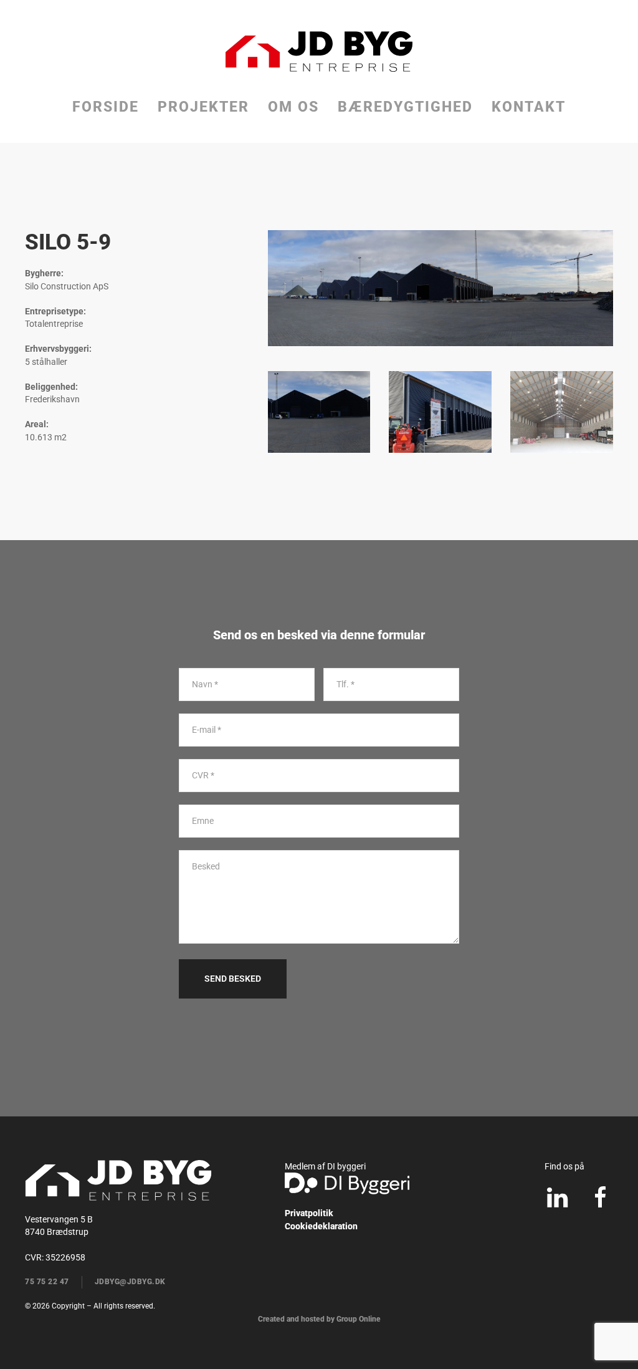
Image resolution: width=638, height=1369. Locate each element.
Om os (293, 107)
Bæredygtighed (405, 107)
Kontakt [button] (529, 107)
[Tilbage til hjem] (319, 51)
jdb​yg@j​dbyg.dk (130, 1281)
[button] (319, 412)
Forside (105, 107)
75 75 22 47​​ (47, 1281)
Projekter (203, 107)
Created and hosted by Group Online (319, 1319)
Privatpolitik (309, 1213)
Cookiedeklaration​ (321, 1226)
